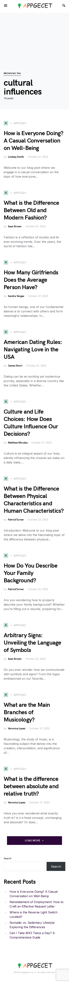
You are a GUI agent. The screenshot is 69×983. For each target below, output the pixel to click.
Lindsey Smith (16, 156)
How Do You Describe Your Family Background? (30, 573)
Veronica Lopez (16, 728)
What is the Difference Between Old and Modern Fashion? (31, 210)
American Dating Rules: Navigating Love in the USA (33, 350)
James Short (15, 365)
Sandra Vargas (16, 296)
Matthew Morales (18, 442)
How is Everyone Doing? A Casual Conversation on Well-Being (33, 141)
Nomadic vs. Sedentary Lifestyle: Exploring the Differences (32, 925)
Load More (32, 840)
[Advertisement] (34, 36)
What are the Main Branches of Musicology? (27, 712)
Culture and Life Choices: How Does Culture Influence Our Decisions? (31, 423)
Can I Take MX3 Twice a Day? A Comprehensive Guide (32, 935)
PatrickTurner (16, 519)
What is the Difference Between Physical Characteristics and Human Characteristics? (34, 500)
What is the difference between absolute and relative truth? (31, 786)
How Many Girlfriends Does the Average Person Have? (31, 280)
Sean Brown (15, 226)
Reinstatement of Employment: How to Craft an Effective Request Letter (36, 904)
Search (7, 858)
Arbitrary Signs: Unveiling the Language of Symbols (32, 643)
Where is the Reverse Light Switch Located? (33, 914)
